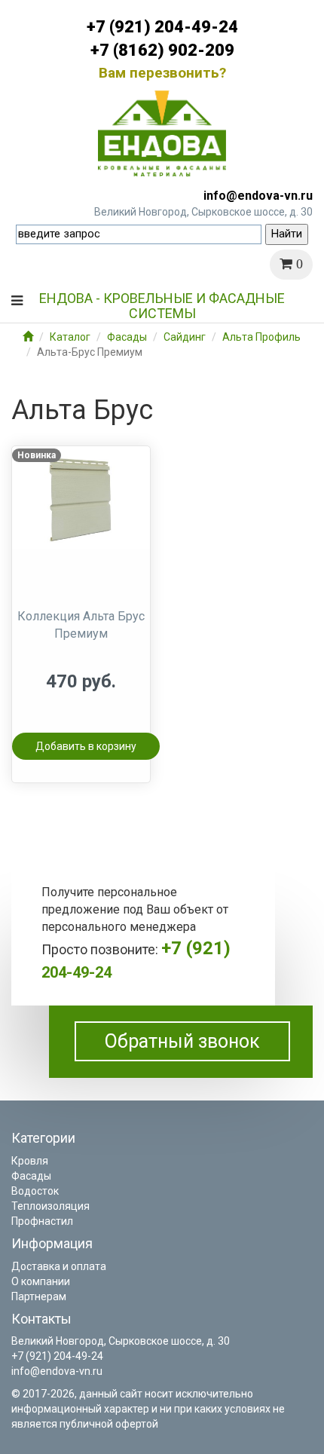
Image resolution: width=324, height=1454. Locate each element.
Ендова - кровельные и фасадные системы (162, 303)
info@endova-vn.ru (258, 195)
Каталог (70, 337)
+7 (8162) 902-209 (162, 50)
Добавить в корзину (85, 746)
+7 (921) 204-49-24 (162, 26)
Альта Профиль (261, 337)
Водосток (35, 1191)
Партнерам (38, 1296)
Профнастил (42, 1221)
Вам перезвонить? (162, 72)
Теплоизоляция (50, 1206)
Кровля (29, 1161)
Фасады (127, 337)
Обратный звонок (182, 1041)
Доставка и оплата (58, 1266)
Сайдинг (185, 337)
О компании (40, 1281)
